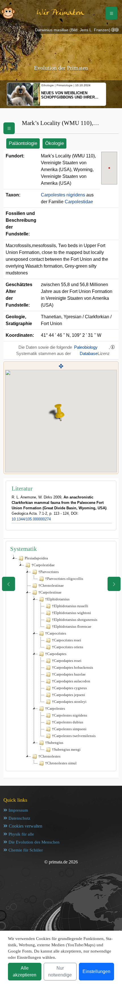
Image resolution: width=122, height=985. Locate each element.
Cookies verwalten (25, 826)
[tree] (61, 661)
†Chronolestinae (51, 585)
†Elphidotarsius (57, 599)
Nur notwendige (60, 971)
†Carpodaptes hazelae (69, 674)
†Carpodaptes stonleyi (69, 701)
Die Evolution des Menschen (34, 842)
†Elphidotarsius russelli (70, 606)
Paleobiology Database (86, 350)
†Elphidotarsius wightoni (71, 613)
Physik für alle (21, 834)
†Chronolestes (49, 756)
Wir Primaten (60, 13)
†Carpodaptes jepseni (68, 695)
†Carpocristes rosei (66, 640)
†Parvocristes (48, 572)
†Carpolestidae (43, 565)
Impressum (18, 810)
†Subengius (54, 742)
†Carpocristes (55, 633)
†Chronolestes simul (61, 763)
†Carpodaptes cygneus (69, 688)
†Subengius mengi (66, 749)
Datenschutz (19, 818)
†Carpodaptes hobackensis (72, 667)
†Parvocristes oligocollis (64, 578)
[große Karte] (61, 366)
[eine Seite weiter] (114, 584)
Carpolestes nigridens (63, 194)
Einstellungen (96, 971)
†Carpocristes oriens (67, 647)
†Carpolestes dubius (67, 722)
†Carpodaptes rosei (66, 660)
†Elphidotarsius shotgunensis (74, 619)
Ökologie (54, 143)
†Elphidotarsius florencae (71, 626)
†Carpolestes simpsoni (69, 729)
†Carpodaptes (55, 654)
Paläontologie (23, 143)
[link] (115, 30)
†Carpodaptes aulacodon (71, 681)
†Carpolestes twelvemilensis (74, 736)
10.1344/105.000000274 (31, 519)
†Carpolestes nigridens (69, 715)
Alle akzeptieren (24, 971)
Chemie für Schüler (26, 850)
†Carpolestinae (50, 592)
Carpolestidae (79, 201)
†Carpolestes (55, 708)
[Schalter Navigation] (111, 13)
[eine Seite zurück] (8, 584)
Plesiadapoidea (36, 558)
